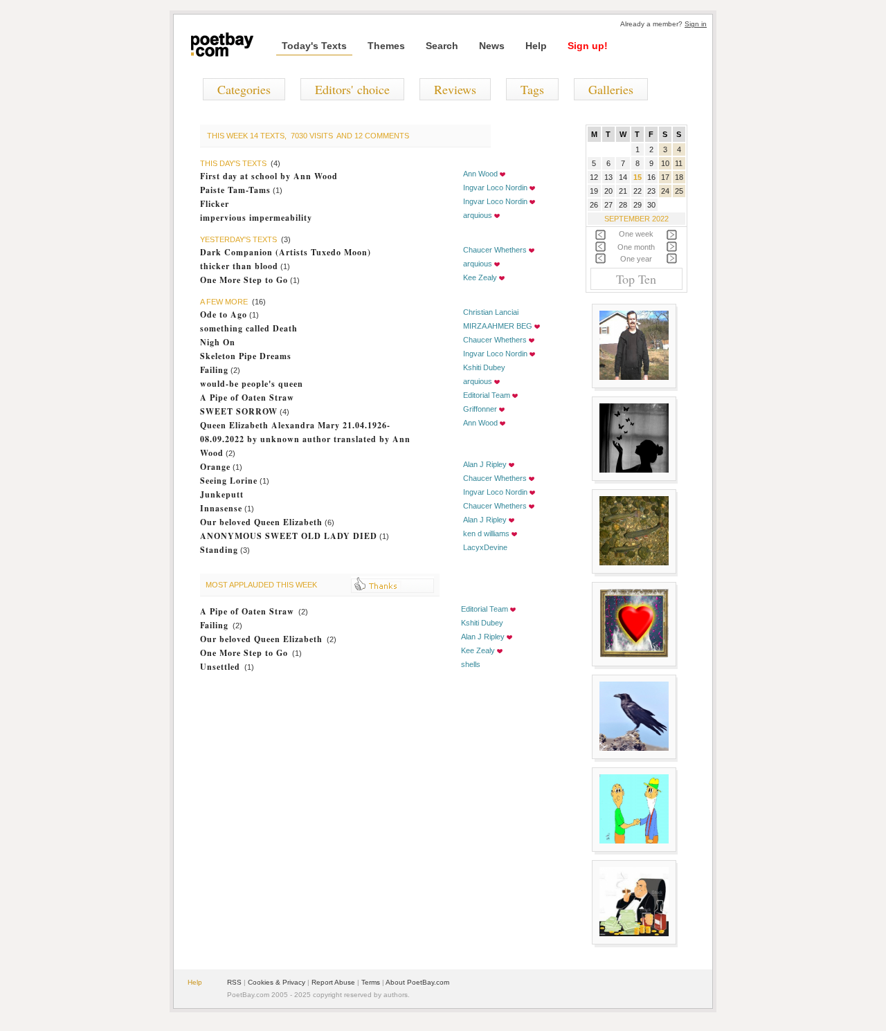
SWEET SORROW (239, 411)
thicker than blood (239, 266)
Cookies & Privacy (276, 982)
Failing (214, 370)
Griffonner (480, 409)
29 (637, 205)
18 (679, 177)
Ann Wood (480, 174)
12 (594, 177)
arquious (477, 215)
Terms (370, 982)
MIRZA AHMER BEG (497, 326)
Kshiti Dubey (484, 367)
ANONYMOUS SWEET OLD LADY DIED (288, 536)
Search (442, 45)
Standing (219, 550)
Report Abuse (333, 982)
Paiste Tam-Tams (235, 190)
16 (651, 177)
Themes (386, 45)
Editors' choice (352, 89)
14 (623, 177)
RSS (234, 982)
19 (594, 191)
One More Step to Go (244, 280)
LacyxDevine (485, 547)
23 (651, 191)
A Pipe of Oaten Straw (247, 397)
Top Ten (636, 279)
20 (608, 191)
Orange (215, 467)
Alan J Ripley (485, 464)
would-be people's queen (251, 384)
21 (623, 191)
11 (678, 163)
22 (637, 191)
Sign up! (588, 45)
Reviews (455, 89)
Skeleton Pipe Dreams (245, 356)
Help (536, 45)
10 (665, 163)
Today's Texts (314, 45)
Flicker (214, 204)
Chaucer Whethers (495, 250)
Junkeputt (222, 494)
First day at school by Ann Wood (269, 176)
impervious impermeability (256, 217)
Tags (532, 89)
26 (594, 205)
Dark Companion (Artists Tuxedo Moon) (285, 252)
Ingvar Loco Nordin (495, 187)
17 (665, 177)
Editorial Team (486, 395)
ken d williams (486, 533)
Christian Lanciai (490, 312)
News (492, 45)
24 (665, 191)
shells (470, 664)
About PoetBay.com (417, 982)
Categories (244, 89)
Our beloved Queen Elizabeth (261, 522)
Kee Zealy (480, 277)
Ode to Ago (223, 314)
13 (608, 177)
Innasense (221, 508)
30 (651, 205)
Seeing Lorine (228, 480)
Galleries (610, 89)
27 (608, 205)
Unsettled (220, 667)
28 (623, 205)
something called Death (249, 328)
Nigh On (217, 342)
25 (679, 191)
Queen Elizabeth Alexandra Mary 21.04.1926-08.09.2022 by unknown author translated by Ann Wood (305, 439)
